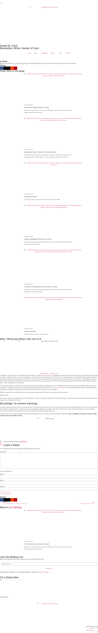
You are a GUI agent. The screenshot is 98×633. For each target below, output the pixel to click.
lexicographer (48, 375)
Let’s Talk (67, 53)
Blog (35, 53)
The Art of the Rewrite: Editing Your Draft (36, 107)
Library (53, 53)
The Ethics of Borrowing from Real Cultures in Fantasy (40, 287)
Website (2, 486)
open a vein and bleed (58, 387)
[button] (1, 3)
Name (2, 474)
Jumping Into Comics (30, 196)
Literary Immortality (30, 331)
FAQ (60, 53)
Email (2, 480)
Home (29, 53)
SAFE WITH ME (44, 572)
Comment (3, 451)
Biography (45, 53)
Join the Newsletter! (6, 471)
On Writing (15, 507)
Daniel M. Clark (9, 45)
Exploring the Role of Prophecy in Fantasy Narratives (40, 152)
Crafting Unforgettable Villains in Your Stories (38, 239)
